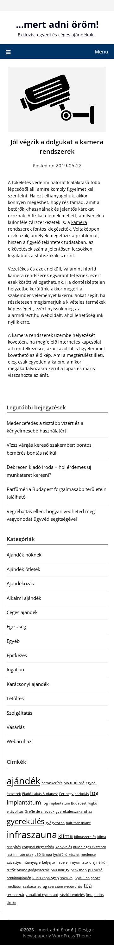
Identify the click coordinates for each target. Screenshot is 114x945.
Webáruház (19, 741)
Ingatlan (15, 669)
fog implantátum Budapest (64, 803)
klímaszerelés (85, 837)
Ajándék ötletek (23, 569)
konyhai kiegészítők (38, 847)
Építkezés (17, 655)
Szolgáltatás (19, 713)
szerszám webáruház (65, 886)
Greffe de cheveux (39, 811)
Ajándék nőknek (24, 554)
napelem (63, 862)
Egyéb (13, 641)
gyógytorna (55, 823)
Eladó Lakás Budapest (40, 794)
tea (88, 885)
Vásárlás (16, 727)
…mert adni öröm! (57, 24)
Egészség (16, 626)
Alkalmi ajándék (24, 598)
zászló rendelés (72, 894)
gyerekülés (25, 821)
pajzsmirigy (60, 870)
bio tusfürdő (74, 783)
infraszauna (32, 834)
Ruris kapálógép (45, 878)
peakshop (79, 870)
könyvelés (63, 847)
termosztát (15, 894)
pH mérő (95, 870)
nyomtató (80, 862)
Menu (101, 51)
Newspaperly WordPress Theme (57, 936)
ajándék (23, 780)
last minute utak (20, 854)
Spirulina (82, 878)
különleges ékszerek (89, 847)
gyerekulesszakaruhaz (74, 811)
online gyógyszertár (33, 870)
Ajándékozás (20, 583)
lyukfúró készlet (66, 854)
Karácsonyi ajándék (28, 684)
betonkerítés (51, 783)
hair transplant (78, 823)
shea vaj (66, 878)
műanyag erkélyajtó (38, 862)
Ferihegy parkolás (74, 794)
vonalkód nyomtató (42, 894)
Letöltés (15, 698)
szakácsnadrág (35, 886)
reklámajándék (19, 878)
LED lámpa (43, 854)
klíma (65, 836)
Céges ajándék (22, 612)
